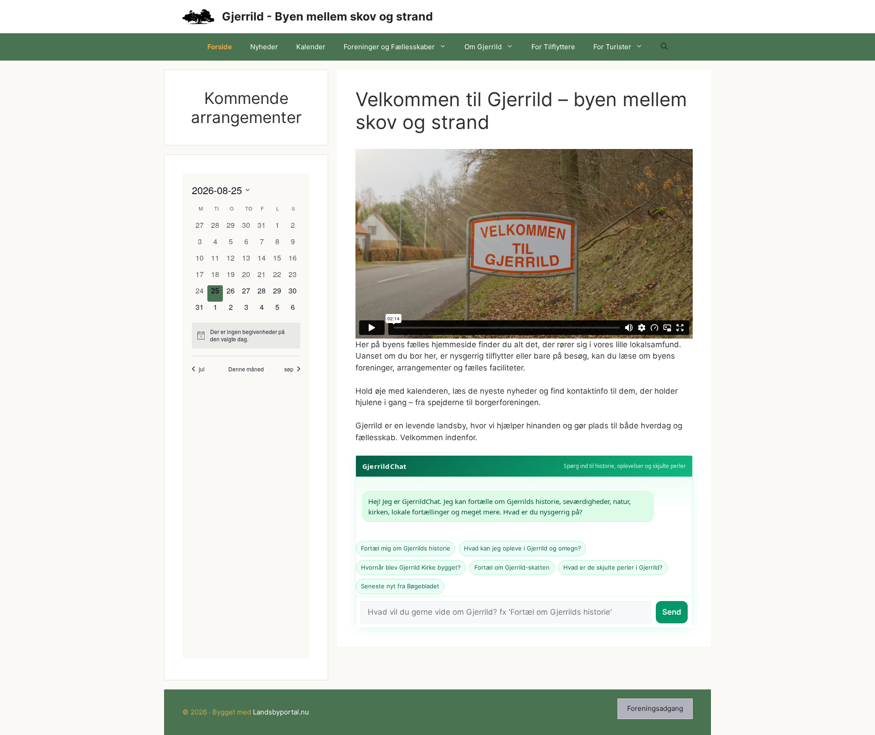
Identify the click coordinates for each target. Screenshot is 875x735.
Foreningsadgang (655, 708)
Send (671, 612)
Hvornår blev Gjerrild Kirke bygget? (411, 567)
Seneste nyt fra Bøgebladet (400, 586)
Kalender (310, 46)
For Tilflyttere (553, 46)
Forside (219, 46)
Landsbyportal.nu (281, 712)
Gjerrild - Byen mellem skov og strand (327, 16)
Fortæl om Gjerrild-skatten (512, 567)
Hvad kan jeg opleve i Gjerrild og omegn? (522, 548)
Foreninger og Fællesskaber (389, 46)
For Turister (612, 46)
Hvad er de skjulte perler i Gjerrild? (613, 567)
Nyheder (264, 46)
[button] (664, 47)
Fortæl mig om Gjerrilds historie (405, 548)
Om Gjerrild (483, 46)
